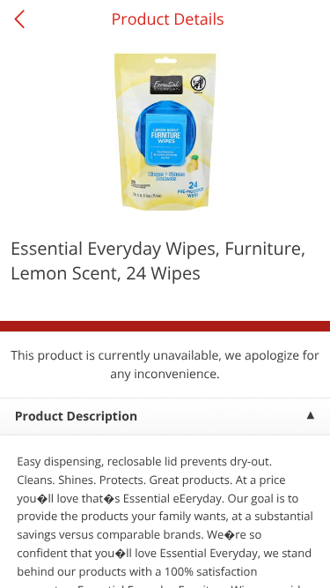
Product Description (76, 416)
